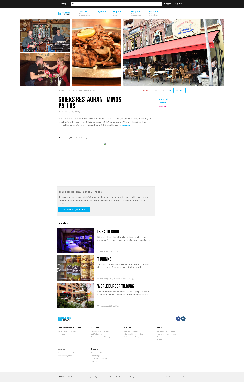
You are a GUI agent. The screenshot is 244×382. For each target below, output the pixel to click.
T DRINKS (104, 258)
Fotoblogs (95, 361)
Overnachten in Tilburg (100, 337)
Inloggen (167, 4)
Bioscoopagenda (65, 355)
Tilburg (63, 4)
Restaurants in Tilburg (100, 331)
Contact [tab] (162, 102)
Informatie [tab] (164, 99)
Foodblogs (95, 355)
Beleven (160, 327)
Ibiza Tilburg (108, 231)
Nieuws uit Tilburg (98, 353)
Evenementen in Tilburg (68, 353)
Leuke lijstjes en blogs (100, 358)
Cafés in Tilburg (97, 334)
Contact (61, 334)
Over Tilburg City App (67, 331)
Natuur (159, 339)
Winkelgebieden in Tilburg (134, 334)
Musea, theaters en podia (167, 334)
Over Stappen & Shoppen (69, 327)
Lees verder (125, 125)
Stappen (95, 327)
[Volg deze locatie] (170, 90)
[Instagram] (183, 318)
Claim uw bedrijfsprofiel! (73, 209)
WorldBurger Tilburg (115, 286)
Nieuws (94, 349)
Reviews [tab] (162, 106)
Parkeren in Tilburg (131, 337)
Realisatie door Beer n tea (176, 377)
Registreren (179, 4)
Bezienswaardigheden (166, 331)
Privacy (88, 377)
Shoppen (128, 327)
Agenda (61, 349)
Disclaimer (120, 377)
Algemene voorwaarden (104, 377)
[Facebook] (178, 318)
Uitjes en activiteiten (165, 337)
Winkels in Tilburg (131, 331)
